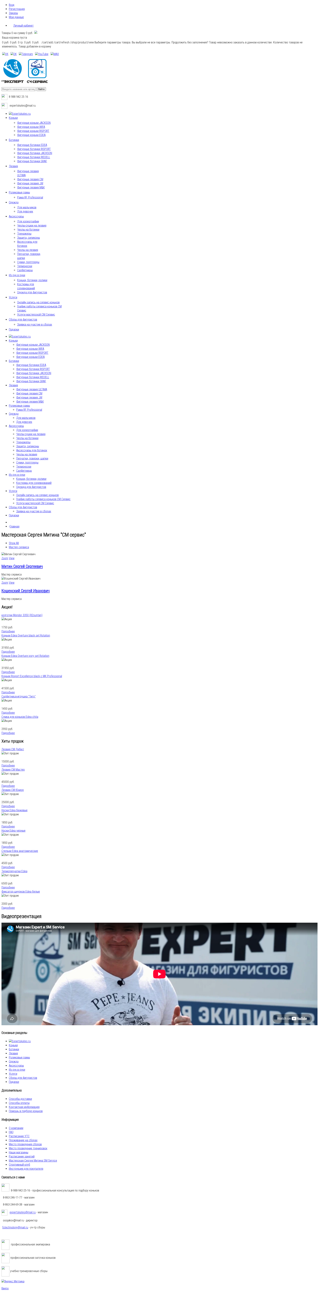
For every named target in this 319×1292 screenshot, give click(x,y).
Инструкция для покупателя (26, 1168)
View (11, 558)
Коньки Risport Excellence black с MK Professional (31, 676)
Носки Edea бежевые (14, 810)
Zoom (4, 558)
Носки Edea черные (13, 830)
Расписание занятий (22, 1156)
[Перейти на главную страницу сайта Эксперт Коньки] (24, 82)
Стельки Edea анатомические (19, 851)
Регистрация (17, 9)
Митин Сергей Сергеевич (22, 566)
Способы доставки (20, 1099)
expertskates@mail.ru (23, 1212)
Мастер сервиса (19, 547)
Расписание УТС (19, 1136)
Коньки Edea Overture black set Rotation (25, 635)
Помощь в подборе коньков (26, 1111)
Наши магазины (18, 1152)
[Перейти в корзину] (35, 33)
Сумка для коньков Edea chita (19, 717)
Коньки (13, 1045)
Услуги (13, 1073)
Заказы (13, 13)
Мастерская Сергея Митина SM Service (33, 1160)
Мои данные (16, 17)
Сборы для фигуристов (23, 1078)
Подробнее (8, 631)
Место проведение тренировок (28, 1148)
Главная (14, 526)
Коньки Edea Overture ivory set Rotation (25, 656)
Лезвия (13, 1053)
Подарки (14, 1082)
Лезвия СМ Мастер (13, 769)
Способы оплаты (19, 1103)
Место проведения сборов (25, 1144)
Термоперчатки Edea (14, 871)
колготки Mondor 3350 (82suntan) (21, 615)
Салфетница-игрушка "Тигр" (18, 696)
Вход (11, 5)
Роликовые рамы (19, 1057)
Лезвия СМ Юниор (12, 790)
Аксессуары (16, 1065)
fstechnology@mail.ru (15, 1227)
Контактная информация (24, 1107)
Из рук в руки (17, 1069)
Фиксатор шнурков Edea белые (20, 891)
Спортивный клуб (19, 1164)
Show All (14, 543)
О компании (16, 1128)
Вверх (5, 1288)
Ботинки (14, 1049)
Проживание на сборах (23, 1140)
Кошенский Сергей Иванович (25, 590)
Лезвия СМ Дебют (12, 749)
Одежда (13, 1061)
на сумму (17, 33)
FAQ (11, 1132)
